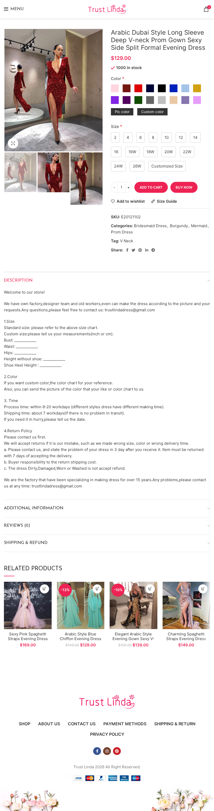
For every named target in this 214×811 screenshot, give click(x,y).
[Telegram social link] (153, 250)
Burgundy (179, 225)
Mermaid (199, 225)
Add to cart (151, 187)
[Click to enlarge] (13, 143)
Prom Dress (122, 232)
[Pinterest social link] (140, 250)
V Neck (126, 240)
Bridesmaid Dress (150, 225)
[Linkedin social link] (147, 250)
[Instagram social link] (107, 751)
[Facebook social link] (127, 250)
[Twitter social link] (133, 250)
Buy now (184, 187)
